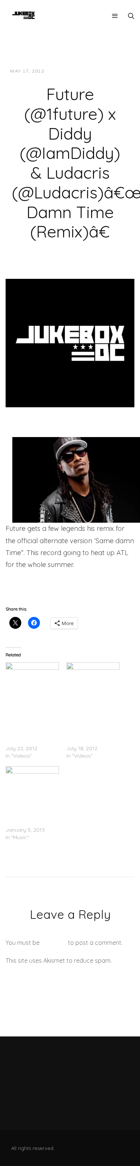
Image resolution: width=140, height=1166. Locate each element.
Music (116, 71)
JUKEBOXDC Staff (76, 71)
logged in (53, 942)
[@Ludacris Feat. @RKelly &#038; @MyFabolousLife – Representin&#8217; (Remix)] (32, 781)
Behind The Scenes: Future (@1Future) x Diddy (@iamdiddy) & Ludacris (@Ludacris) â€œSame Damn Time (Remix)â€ (91, 718)
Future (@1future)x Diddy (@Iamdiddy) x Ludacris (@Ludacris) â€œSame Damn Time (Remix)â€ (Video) (30, 718)
